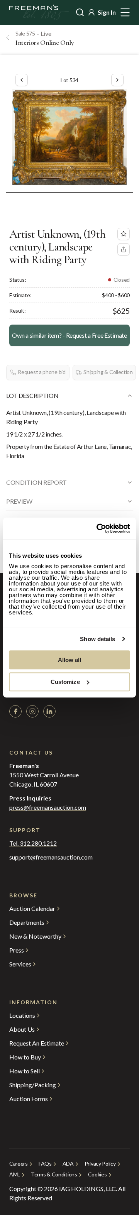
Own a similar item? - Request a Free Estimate (69, 335)
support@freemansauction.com (51, 857)
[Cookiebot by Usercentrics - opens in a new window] (98, 528)
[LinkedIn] (49, 711)
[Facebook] (15, 711)
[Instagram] (32, 711)
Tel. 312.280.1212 (33, 843)
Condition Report (36, 482)
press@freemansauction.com (47, 807)
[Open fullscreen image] (69, 137)
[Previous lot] (21, 80)
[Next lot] (117, 80)
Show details (97, 639)
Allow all (69, 660)
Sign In (107, 12)
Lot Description (32, 395)
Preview (19, 501)
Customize (65, 682)
